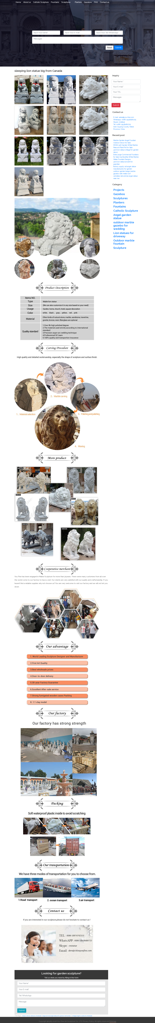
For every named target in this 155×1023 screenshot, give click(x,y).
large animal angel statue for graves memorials (57, 1016)
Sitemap (113, 1021)
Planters (78, 2)
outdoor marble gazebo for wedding (123, 226)
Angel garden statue (122, 216)
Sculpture (119, 247)
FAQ (96, 2)
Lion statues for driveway (123, 234)
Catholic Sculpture (41, 2)
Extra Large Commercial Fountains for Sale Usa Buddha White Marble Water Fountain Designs (126, 157)
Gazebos (88, 2)
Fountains (55, 2)
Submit (118, 48)
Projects (118, 190)
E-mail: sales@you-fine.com (123, 117)
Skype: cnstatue (119, 122)
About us (27, 2)
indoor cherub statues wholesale (31, 1016)
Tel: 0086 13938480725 (122, 124)
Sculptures (65, 2)
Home (18, 2)
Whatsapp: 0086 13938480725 (124, 120)
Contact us (104, 2)
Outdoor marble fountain (123, 242)
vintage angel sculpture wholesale (82, 1016)
